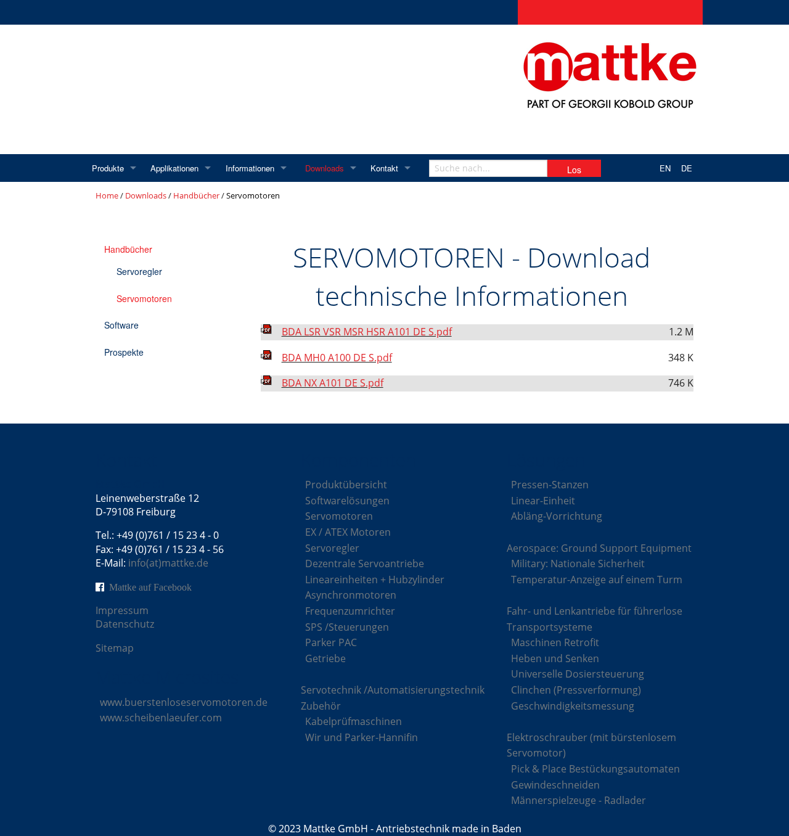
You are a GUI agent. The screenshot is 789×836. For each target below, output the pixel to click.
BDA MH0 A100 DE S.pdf (337, 357)
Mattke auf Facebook (150, 587)
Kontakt (384, 168)
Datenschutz (125, 624)
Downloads (324, 168)
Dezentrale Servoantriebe (364, 563)
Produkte (108, 168)
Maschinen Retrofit (555, 642)
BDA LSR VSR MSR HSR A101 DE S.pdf (367, 331)
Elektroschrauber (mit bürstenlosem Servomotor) (591, 745)
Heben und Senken (555, 658)
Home (107, 195)
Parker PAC (331, 642)
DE (686, 168)
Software (121, 325)
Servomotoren (144, 298)
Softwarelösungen (347, 500)
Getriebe (325, 658)
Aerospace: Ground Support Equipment (599, 548)
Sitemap (115, 648)
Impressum (122, 610)
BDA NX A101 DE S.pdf (332, 383)
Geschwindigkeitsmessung (572, 706)
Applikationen (174, 168)
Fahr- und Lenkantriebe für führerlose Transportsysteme (594, 619)
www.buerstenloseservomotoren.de (184, 702)
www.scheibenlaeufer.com (161, 717)
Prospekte (124, 352)
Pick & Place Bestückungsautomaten (595, 769)
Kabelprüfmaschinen (353, 721)
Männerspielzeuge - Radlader (578, 800)
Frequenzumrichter (350, 611)
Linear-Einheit (543, 500)
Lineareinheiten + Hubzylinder (374, 579)
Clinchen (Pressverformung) (576, 690)
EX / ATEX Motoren (348, 532)
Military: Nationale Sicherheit (578, 563)
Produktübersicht (346, 484)
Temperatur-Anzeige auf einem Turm (596, 579)
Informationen (250, 168)
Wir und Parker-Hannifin (361, 737)
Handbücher (196, 195)
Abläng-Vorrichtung (556, 516)
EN (665, 168)
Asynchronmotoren (350, 595)
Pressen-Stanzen (550, 484)
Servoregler (139, 271)
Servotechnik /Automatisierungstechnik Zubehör (392, 698)
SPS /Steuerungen (347, 627)
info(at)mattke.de (168, 563)
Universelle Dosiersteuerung (577, 674)
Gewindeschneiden (555, 785)
